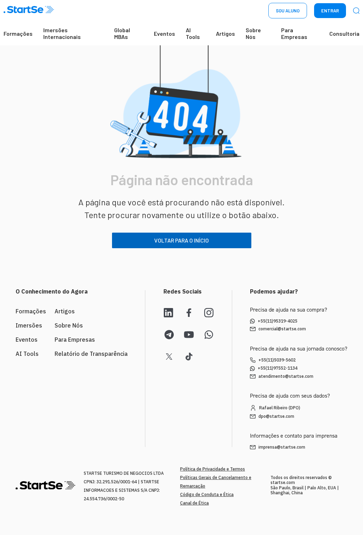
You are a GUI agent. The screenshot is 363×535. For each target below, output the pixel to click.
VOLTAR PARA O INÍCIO (181, 240)
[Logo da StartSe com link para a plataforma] (29, 10)
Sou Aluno (288, 10)
